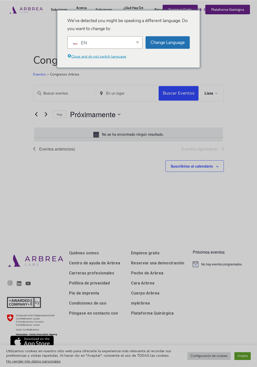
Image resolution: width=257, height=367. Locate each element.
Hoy (59, 114)
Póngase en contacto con (93, 313)
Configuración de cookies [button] (209, 356)
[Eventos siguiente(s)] (46, 114)
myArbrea (140, 303)
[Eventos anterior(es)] (36, 114)
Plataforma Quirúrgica (152, 313)
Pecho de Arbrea (147, 273)
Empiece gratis (145, 253)
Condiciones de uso (87, 303)
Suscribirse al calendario (192, 166)
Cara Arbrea (142, 283)
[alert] (128, 134)
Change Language (168, 42)
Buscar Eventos (179, 93)
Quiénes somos (84, 253)
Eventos (39, 74)
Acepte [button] (242, 356)
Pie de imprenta (84, 293)
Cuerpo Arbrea (145, 293)
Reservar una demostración (157, 263)
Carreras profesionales (91, 273)
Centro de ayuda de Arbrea (94, 263)
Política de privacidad (89, 283)
